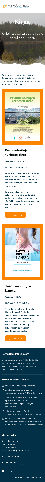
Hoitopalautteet (9, 462)
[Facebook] (7, 471)
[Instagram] (11, 471)
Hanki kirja (17, 215)
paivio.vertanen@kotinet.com (15, 450)
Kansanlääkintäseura (33, 477)
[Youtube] (3, 471)
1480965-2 (16, 456)
